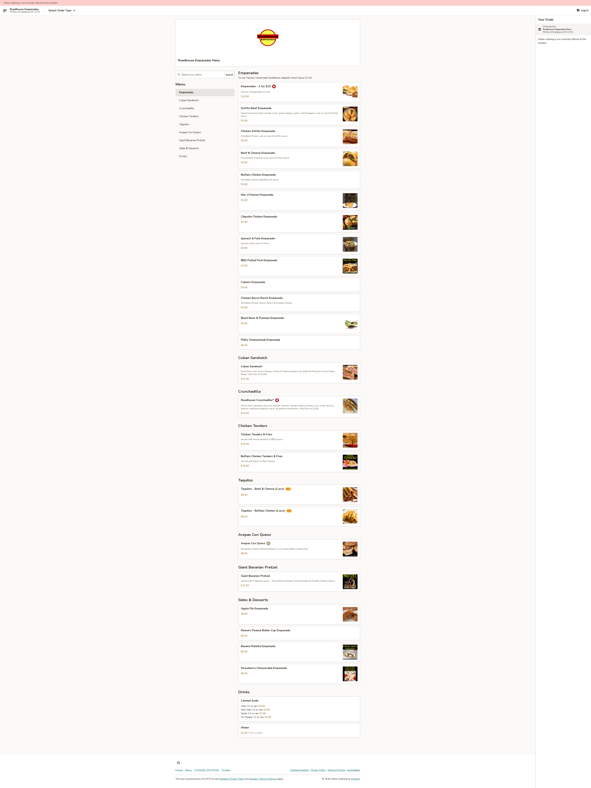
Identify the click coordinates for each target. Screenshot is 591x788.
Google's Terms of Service (263, 778)
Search (229, 74)
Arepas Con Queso (190, 132)
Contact (225, 770)
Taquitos (184, 124)
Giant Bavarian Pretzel (192, 140)
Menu (188, 770)
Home (179, 770)
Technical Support (299, 770)
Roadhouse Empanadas (24, 9)
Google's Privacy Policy (232, 778)
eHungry (355, 778)
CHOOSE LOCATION (206, 770)
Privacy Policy (318, 770)
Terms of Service (336, 770)
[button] (299, 92)
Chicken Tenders (189, 116)
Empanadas (186, 92)
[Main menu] (5, 11)
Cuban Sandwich (189, 100)
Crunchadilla (186, 108)
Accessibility (353, 770)
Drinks (183, 156)
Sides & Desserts (189, 148)
